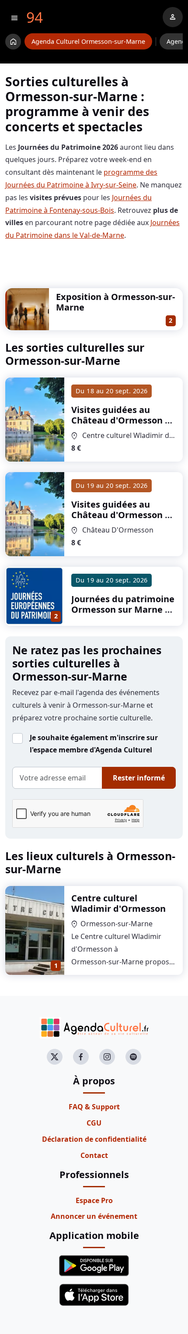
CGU (94, 1123)
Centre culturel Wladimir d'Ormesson (118, 903)
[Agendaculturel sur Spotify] (133, 1057)
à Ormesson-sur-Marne (120, 420)
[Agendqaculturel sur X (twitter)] (55, 1057)
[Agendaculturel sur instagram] (107, 1057)
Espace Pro (94, 1200)
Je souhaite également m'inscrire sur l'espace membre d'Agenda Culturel (94, 744)
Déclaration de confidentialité (94, 1139)
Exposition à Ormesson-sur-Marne (115, 302)
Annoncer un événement (94, 1216)
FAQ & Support (94, 1107)
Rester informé (139, 778)
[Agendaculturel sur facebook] (81, 1057)
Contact (94, 1155)
